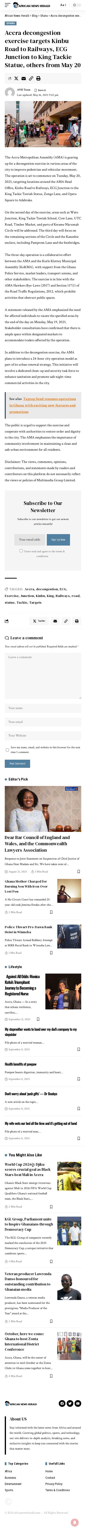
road (76, 595)
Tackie (21, 602)
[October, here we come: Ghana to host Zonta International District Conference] (69, 1345)
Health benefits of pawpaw (20, 1064)
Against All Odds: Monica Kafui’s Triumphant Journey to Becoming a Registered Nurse (22, 984)
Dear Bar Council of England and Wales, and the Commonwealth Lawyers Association (37, 843)
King (50, 595)
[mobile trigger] (9, 5)
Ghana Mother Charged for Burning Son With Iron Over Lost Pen (26, 886)
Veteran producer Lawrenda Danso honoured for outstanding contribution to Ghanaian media (28, 1281)
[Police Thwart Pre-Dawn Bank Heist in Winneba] (69, 936)
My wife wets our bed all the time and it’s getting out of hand (41, 1123)
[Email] (23, 78)
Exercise (12, 595)
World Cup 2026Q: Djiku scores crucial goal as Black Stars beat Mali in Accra (28, 1169)
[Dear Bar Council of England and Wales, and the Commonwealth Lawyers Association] (43, 809)
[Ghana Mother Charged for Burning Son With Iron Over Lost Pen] (69, 891)
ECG (63, 589)
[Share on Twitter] (16, 78)
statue (10, 602)
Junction (27, 595)
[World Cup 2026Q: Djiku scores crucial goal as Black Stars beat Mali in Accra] (69, 1176)
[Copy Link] (31, 78)
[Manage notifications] (75, 1522)
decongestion (47, 589)
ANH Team (23, 90)
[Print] (38, 78)
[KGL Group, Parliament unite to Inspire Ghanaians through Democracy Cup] (69, 1231)
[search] (54, 5)
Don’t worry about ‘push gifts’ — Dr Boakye (31, 1093)
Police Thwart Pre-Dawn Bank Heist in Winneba (28, 929)
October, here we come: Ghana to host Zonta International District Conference (24, 1341)
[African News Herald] (31, 5)
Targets (35, 602)
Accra (29, 589)
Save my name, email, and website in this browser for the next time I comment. (45, 750)
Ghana (10, 23)
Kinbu (40, 595)
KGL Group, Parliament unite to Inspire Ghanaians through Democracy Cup (29, 1224)
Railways (63, 595)
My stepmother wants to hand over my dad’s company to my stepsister (41, 1031)
